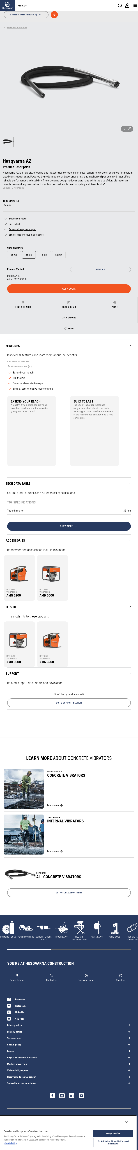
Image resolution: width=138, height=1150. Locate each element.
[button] (69, 702)
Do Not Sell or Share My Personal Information (113, 1142)
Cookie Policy (10, 1143)
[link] (7, 5)
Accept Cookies (113, 1133)
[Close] (126, 1122)
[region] (68, 1132)
